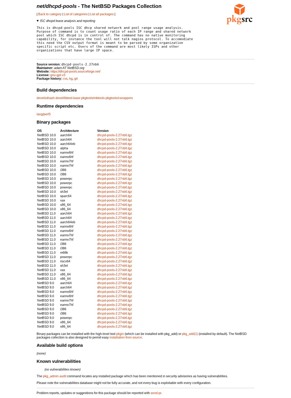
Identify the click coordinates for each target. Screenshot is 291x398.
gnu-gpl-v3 (57, 75)
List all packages (102, 14)
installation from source (125, 337)
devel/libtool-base (67, 98)
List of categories (76, 14)
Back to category (50, 14)
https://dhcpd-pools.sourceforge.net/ (75, 71)
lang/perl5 (44, 114)
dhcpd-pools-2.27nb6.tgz (114, 135)
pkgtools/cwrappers (119, 98)
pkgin (120, 334)
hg (71, 78)
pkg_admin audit (54, 376)
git (76, 78)
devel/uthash (46, 98)
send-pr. (156, 393)
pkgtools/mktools (93, 98)
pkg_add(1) (190, 334)
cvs (65, 78)
